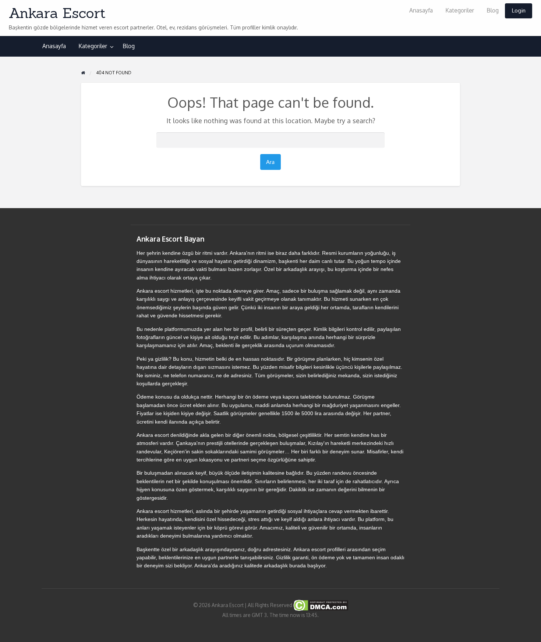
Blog (493, 10)
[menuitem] (421, 10)
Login (519, 10)
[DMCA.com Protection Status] (320, 605)
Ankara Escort (57, 13)
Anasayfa (421, 10)
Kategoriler (459, 10)
